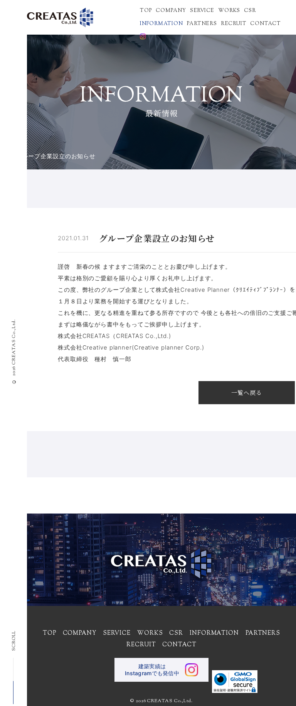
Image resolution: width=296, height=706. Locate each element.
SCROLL (13, 641)
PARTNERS (202, 23)
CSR (250, 10)
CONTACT (265, 23)
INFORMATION (161, 23)
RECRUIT (233, 23)
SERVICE (202, 10)
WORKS (229, 10)
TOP (146, 10)
